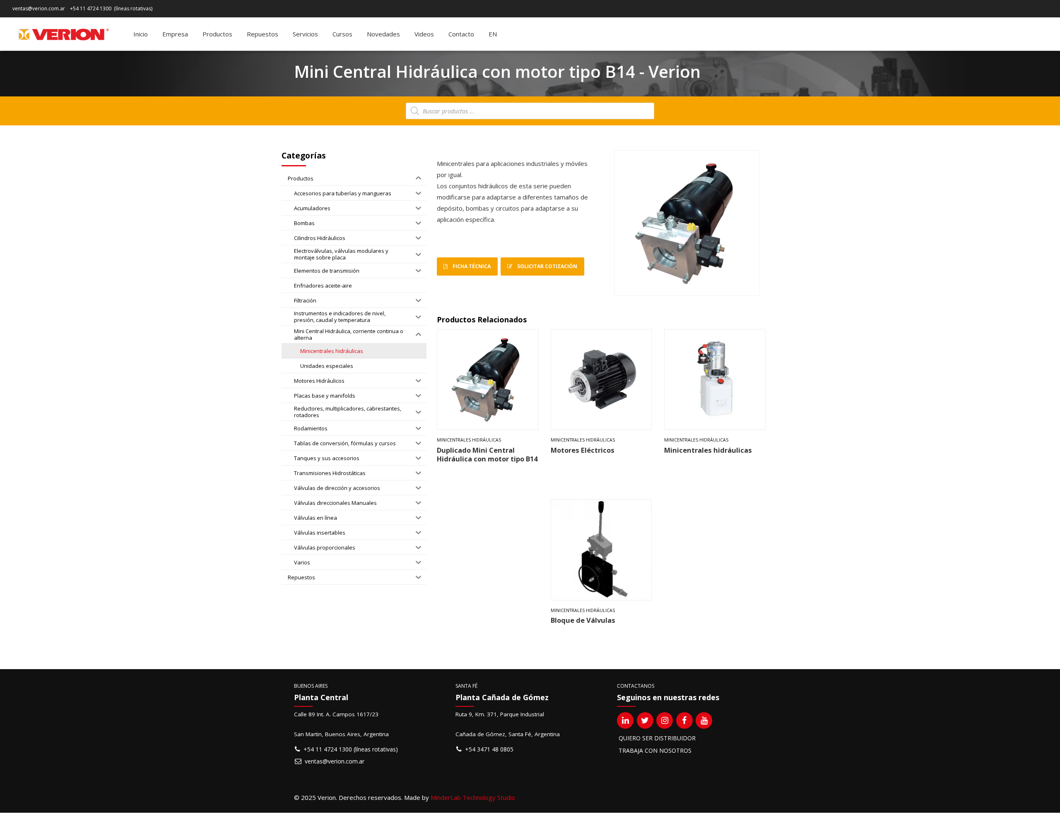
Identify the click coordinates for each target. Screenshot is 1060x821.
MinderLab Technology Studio (473, 797)
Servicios (305, 34)
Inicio (140, 34)
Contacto (461, 34)
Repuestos (262, 34)
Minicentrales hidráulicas (469, 440)
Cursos (342, 34)
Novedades (383, 34)
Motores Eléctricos (582, 450)
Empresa (175, 34)
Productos (217, 34)
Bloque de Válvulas (583, 620)
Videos (424, 34)
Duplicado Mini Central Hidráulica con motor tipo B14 (487, 454)
